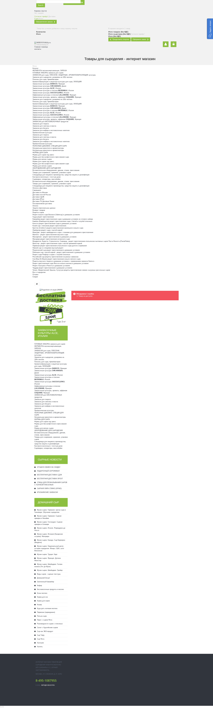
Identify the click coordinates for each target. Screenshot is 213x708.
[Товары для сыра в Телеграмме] (115, 4)
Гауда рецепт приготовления (43, 217)
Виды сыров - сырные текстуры (48, 574)
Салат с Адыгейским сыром (47, 627)
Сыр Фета (40, 639)
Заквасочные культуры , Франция (49, 84)
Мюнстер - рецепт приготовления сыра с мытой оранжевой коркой (57, 243)
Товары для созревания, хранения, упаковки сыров (52, 172)
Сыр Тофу (40, 635)
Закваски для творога (41, 124)
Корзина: (40, 11)
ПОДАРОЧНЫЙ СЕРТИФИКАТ (48, 471)
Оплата (35, 206)
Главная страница (41, 47)
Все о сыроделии (39, 272)
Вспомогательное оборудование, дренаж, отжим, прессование (56, 170)
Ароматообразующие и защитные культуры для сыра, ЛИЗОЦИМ (57, 82)
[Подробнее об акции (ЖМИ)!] (51, 290)
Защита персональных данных (44, 208)
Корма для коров (43, 601)
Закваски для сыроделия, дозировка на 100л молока (52, 77)
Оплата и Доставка (40, 188)
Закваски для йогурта (41, 128)
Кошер (39, 605)
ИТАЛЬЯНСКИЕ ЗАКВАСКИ (47, 492)
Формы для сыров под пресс (43, 155)
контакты (37, 49)
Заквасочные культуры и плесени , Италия (53, 90)
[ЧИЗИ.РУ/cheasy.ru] (47, 55)
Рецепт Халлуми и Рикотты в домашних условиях (51, 266)
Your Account (166, 44)
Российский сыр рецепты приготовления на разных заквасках (56, 257)
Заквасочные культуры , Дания (49, 86)
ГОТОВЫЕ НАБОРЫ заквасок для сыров (48, 73)
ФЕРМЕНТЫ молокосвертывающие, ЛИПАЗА (50, 70)
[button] (210, 28)
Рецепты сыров (38, 212)
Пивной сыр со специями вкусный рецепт (48, 248)
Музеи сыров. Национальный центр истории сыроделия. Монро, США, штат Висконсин (49, 548)
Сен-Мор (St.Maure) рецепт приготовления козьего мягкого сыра (56, 259)
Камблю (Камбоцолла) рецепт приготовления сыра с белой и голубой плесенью (62, 221)
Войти (173, 44)
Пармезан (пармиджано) (45, 612)
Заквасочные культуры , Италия (47, 88)
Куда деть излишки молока (46, 608)
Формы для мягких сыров (42, 159)
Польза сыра (41, 616)
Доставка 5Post (38, 199)
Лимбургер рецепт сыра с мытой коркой (47, 230)
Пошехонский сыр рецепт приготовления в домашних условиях (56, 250)
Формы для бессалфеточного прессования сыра (51, 157)
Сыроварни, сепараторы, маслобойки (46, 179)
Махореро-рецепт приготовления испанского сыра (51, 239)
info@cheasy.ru (48, 685)
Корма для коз (42, 597)
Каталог (35, 68)
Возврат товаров (39, 210)
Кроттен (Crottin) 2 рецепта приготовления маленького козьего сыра (58, 228)
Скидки (35, 277)
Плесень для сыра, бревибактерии (45, 79)
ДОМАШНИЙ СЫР (48, 502)
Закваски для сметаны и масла (44, 126)
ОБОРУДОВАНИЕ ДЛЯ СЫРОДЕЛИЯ (47, 168)
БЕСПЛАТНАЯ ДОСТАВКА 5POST (49, 479)
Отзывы (35, 274)
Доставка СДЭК (38, 197)
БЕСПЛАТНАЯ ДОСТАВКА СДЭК (49, 475)
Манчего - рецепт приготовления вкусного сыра (50, 235)
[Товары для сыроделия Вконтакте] (110, 4)
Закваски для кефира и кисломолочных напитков (51, 130)
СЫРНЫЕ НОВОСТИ (50, 459)
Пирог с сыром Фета (44, 620)
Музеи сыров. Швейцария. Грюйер (49, 570)
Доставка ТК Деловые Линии (43, 201)
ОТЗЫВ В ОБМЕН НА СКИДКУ (48, 467)
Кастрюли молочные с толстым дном (47, 177)
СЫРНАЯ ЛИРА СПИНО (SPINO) (49, 488)
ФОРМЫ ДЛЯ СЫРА (40, 152)
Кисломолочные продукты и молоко (50, 589)
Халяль (39, 647)
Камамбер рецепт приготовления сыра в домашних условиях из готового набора (63, 219)
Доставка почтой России (42, 195)
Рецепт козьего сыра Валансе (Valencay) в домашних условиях (56, 215)
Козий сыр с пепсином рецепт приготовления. (50, 226)
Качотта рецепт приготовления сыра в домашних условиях (55, 223)
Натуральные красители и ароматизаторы (48, 148)
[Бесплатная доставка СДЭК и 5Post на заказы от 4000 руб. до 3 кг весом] (51, 307)
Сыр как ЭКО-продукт (44, 631)
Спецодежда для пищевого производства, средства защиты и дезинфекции (61, 175)
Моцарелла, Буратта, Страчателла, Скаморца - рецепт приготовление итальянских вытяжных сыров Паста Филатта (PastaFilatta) (81, 241)
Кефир (39, 585)
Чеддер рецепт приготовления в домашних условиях (52, 268)
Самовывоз (37, 190)
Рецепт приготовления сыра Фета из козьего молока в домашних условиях (61, 263)
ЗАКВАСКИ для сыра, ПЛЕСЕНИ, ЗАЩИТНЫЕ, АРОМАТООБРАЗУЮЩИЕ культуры (64, 75)
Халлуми (40, 643)
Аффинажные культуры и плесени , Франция (54, 95)
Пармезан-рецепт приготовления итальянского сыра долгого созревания (60, 246)
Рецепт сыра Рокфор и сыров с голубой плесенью (51, 254)
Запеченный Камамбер (45, 582)
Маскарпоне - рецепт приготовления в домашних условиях (55, 237)
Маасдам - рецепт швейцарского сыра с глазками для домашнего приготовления (63, 232)
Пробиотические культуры (42, 133)
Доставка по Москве (40, 192)
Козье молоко (41, 593)
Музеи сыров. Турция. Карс (46, 554)
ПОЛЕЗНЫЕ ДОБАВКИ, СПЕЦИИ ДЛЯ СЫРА (50, 146)
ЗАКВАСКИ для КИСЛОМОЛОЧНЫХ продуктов (50, 121)
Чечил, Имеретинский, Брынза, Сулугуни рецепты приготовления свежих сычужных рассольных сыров (71, 270)
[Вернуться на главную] (37, 284)
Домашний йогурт (43, 578)
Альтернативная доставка (42, 203)
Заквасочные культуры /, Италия (51, 93)
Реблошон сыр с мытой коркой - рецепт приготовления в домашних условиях (61, 252)
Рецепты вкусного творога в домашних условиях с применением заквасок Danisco (63, 261)
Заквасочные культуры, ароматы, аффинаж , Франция (57, 97)
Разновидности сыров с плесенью (49, 624)
